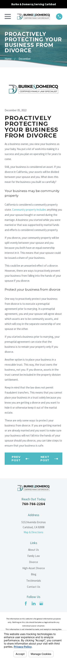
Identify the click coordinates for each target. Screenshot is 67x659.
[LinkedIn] (34, 603)
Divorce (33, 562)
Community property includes (29, 209)
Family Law (33, 556)
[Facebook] (26, 603)
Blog (33, 574)
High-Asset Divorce (33, 568)
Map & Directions (33, 532)
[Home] (33, 17)
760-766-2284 (33, 503)
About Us (33, 549)
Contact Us (33, 586)
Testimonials (33, 580)
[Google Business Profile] (41, 603)
